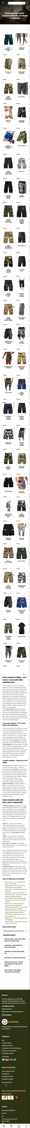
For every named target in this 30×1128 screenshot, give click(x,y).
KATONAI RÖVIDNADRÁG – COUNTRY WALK (8, 587)
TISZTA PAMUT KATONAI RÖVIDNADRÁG (21, 444)
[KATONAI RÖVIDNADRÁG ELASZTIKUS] (8, 261)
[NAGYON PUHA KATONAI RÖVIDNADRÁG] (21, 408)
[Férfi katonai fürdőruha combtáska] (8, 552)
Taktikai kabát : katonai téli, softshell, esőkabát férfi (15, 893)
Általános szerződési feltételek (9, 1051)
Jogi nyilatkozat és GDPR (8, 1053)
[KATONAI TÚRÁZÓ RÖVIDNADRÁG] (21, 63)
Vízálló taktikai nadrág (21, 270)
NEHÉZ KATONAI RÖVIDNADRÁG (21, 467)
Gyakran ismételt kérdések (8, 1071)
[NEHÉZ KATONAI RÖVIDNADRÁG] (21, 458)
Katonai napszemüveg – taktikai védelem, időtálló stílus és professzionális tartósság (14, 940)
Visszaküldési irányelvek (7, 1079)
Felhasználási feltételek (7, 1076)
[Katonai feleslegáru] (8, 483)
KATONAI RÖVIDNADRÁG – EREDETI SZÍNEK (22, 515)
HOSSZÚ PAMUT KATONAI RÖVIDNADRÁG (21, 295)
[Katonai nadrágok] (8, 384)
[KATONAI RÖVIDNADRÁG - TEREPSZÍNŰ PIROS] (8, 88)
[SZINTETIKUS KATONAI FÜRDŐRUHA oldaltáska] (21, 602)
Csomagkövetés (5, 1074)
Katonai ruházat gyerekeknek (22, 661)
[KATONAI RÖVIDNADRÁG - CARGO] (21, 384)
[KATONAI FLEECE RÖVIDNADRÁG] (21, 39)
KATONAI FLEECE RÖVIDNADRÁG (21, 48)
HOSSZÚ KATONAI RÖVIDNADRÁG (22, 318)
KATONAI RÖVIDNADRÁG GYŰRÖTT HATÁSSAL (8, 173)
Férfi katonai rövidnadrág (21, 539)
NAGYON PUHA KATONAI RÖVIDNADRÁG (21, 418)
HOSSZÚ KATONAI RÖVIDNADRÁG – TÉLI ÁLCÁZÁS (8, 515)
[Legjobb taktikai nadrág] (8, 112)
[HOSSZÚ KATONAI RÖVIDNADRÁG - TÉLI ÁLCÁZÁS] (8, 506)
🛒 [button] (24, 103)
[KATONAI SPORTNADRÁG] (21, 187)
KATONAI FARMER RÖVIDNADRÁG (22, 121)
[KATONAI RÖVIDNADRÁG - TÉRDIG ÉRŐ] (8, 187)
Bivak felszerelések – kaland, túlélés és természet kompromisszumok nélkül (12, 971)
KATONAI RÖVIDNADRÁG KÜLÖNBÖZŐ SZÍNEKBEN (21, 221)
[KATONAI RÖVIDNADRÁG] (21, 333)
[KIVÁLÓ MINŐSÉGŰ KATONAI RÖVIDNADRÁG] (8, 408)
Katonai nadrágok (8, 392)
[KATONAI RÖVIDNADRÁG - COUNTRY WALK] (8, 577)
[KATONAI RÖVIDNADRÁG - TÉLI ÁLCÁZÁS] (8, 39)
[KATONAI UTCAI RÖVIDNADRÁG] (8, 530)
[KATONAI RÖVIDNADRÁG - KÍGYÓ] (8, 285)
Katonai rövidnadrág (21, 636)
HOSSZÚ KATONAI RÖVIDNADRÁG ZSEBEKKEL (22, 368)
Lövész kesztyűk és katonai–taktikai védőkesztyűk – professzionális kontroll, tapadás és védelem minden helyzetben (15, 900)
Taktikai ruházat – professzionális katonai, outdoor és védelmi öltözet (13, 946)
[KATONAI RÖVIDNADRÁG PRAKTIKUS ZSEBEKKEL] (8, 309)
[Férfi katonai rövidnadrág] (21, 530)
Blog (3, 1040)
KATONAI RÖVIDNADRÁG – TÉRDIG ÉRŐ (8, 197)
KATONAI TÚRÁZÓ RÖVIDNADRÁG (22, 72)
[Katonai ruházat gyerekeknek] (21, 652)
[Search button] (23, 3)
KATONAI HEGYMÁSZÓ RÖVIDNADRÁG (8, 342)
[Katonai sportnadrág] (21, 137)
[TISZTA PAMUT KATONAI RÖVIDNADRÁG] (21, 434)
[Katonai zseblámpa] (21, 552)
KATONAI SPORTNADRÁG (21, 196)
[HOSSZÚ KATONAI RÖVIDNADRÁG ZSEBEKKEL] (21, 358)
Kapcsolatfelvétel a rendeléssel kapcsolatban (12, 1011)
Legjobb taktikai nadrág (8, 121)
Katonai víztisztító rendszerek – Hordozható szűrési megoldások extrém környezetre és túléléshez (13, 963)
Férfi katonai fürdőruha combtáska (8, 561)
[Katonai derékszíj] (21, 88)
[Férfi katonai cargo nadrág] (8, 63)
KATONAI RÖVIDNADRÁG (21, 342)
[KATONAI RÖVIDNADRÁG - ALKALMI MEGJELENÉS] (8, 237)
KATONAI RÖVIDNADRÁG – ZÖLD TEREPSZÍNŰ (8, 147)
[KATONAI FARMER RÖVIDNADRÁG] (21, 112)
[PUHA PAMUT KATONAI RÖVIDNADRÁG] (8, 358)
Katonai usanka (22, 171)
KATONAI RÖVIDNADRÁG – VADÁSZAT (8, 468)
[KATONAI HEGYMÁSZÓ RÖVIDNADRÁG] (8, 333)
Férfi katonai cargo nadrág (8, 72)
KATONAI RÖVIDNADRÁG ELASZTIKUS (8, 271)
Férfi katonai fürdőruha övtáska (21, 492)
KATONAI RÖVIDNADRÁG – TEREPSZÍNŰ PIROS (8, 98)
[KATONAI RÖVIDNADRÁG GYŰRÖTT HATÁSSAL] (8, 163)
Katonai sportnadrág (21, 145)
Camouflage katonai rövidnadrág (8, 661)
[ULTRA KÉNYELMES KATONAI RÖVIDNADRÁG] (8, 628)
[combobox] (15, 3)
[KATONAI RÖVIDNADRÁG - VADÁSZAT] (8, 458)
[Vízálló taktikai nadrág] (21, 261)
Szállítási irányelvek (6, 1043)
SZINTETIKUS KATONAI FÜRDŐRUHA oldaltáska (22, 612)
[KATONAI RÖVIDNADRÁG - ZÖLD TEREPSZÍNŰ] (8, 137)
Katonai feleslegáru (8, 491)
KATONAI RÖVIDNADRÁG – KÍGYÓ (8, 295)
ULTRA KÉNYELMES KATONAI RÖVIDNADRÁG (8, 638)
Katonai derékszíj (21, 96)
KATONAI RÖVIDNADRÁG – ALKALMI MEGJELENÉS (8, 247)
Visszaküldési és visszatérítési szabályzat (11, 1048)
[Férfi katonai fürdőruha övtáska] (21, 483)
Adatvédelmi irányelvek (7, 1045)
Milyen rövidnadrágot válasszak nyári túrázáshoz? (14, 931)
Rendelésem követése (7, 1009)
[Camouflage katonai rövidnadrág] (8, 652)
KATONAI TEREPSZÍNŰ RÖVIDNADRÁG (21, 586)
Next (24, 674)
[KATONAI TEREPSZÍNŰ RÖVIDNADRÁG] (21, 577)
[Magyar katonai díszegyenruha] (8, 434)
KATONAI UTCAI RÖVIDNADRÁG (8, 539)
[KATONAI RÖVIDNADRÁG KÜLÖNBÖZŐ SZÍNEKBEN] (21, 211)
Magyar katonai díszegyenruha (8, 443)
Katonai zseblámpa (21, 561)
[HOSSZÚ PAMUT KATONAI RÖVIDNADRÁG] (21, 285)
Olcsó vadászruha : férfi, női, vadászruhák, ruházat (14, 957)
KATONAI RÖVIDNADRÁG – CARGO (22, 394)
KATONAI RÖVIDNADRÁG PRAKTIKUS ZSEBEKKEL (8, 319)
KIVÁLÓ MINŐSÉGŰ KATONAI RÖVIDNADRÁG (8, 418)
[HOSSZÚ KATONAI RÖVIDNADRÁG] (21, 309)
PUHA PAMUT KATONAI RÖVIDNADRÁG (8, 367)
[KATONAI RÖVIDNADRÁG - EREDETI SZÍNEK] (21, 506)
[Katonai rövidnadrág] (21, 628)
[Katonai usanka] (21, 163)
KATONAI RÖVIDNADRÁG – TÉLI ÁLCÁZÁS (8, 49)
